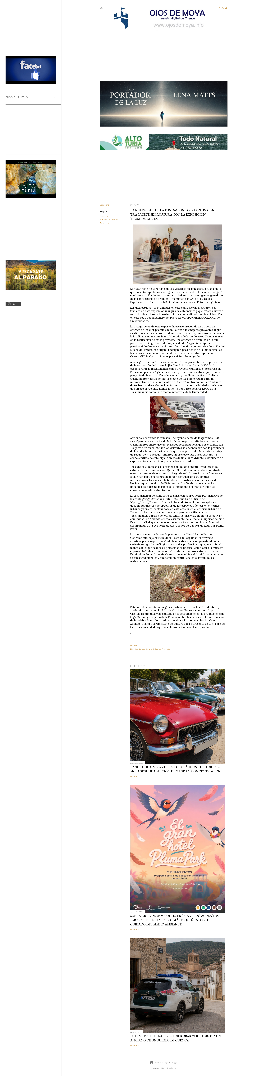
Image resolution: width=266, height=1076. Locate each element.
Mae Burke (171, 1068)
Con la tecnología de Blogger (165, 1063)
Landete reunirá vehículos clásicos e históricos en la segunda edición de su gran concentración (175, 769)
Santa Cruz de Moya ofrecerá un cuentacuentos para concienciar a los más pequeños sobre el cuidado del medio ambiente (174, 920)
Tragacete (104, 223)
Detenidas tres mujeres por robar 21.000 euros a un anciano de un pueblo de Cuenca (175, 1038)
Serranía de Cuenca (109, 219)
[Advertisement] (161, 50)
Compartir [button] (104, 205)
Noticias (104, 216)
